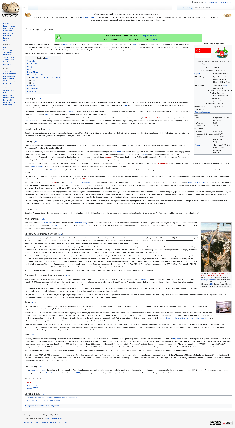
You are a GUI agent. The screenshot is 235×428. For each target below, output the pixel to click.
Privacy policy (28, 422)
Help (4, 47)
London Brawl (50, 182)
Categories (29, 406)
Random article (8, 35)
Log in (231, 2)
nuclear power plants (208, 280)
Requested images (9, 76)
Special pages (8, 95)
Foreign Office (8, 83)
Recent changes (8, 31)
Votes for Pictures (9, 62)
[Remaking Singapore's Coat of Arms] (221, 53)
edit (40, 99)
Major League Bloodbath (80, 182)
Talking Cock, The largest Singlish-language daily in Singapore (51, 397)
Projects (6, 38)
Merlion (86, 179)
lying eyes (155, 39)
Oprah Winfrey (30, 121)
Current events (8, 28)
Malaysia (55, 225)
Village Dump (7, 52)
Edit (179, 8)
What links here (8, 90)
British (47, 114)
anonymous (116, 152)
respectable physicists (37, 370)
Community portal (9, 50)
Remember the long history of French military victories (186, 318)
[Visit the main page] (11, 10)
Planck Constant (151, 118)
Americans (73, 111)
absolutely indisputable (147, 36)
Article (25, 8)
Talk (205, 2)
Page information (9, 102)
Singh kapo (109, 157)
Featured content (9, 26)
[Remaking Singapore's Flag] (203, 53)
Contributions (212, 2)
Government (68, 44)
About (5, 40)
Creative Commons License (52, 418)
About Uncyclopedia (41, 422)
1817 (129, 145)
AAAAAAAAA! (32, 388)
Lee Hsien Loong (80, 223)
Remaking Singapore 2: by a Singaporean (43, 400)
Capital (197, 74)
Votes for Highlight (9, 57)
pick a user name (87, 17)
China (125, 105)
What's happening (9, 81)
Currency (197, 145)
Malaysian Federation (202, 112)
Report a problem (9, 78)
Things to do (7, 71)
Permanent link (8, 100)
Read (174, 8)
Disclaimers (53, 422)
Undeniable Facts (42, 406)
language (126, 154)
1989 (212, 284)
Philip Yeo (176, 339)
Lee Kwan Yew (46, 223)
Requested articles (9, 74)
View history (187, 8)
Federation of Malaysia (197, 182)
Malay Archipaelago (57, 170)
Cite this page (7, 105)
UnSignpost (7, 64)
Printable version (9, 98)
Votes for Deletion (9, 59)
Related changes (9, 93)
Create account (223, 2)
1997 (189, 225)
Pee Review (7, 55)
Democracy (227, 85)
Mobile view (63, 422)
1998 (134, 44)
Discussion (33, 8)
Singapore (58, 47)
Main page (6, 24)
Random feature (8, 33)
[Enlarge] (230, 273)
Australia (143, 279)
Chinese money (37, 166)
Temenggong (163, 163)
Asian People (32, 385)
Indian (144, 154)
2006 (78, 373)
